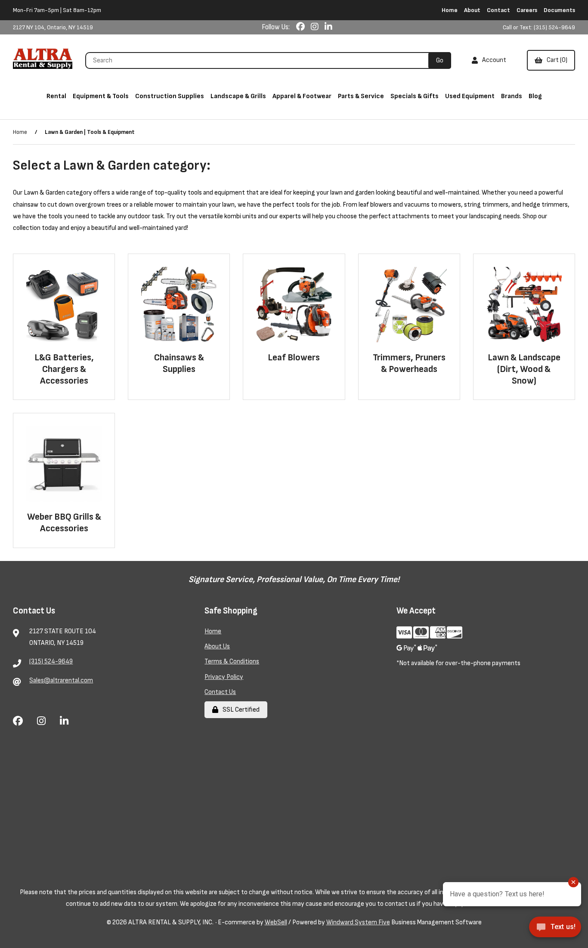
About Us (217, 646)
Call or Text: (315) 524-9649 (539, 27)
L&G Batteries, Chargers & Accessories (64, 369)
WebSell (276, 922)
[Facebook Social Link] (301, 27)
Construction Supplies (169, 96)
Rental (56, 96)
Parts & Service (361, 96)
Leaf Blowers (294, 357)
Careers (527, 10)
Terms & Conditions (231, 661)
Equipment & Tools (101, 96)
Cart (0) (555, 60)
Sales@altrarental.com (61, 680)
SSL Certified (240, 710)
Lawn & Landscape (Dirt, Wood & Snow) (524, 369)
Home (450, 10)
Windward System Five (358, 922)
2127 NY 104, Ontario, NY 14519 (53, 27)
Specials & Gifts (414, 96)
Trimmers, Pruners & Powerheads (409, 363)
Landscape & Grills (238, 96)
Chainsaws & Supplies (179, 363)
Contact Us (220, 692)
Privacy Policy (223, 677)
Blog (535, 96)
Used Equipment (470, 96)
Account (493, 60)
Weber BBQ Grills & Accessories (64, 522)
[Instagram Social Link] (315, 27)
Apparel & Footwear (301, 96)
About (472, 10)
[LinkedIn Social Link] (328, 27)
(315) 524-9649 (51, 661)
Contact (498, 10)
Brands (511, 96)
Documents (559, 10)
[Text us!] (555, 929)
